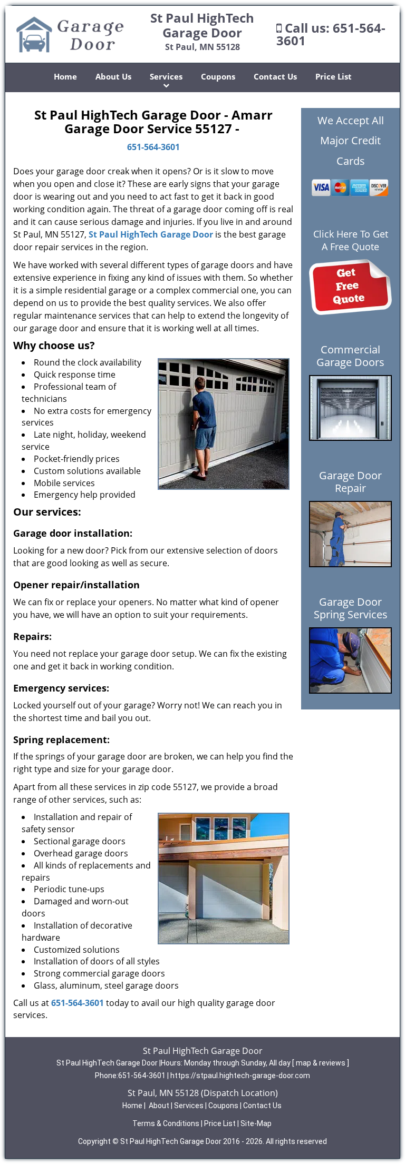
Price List (333, 76)
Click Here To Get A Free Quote (350, 240)
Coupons (218, 76)
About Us (113, 76)
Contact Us (275, 76)
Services (166, 76)
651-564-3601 (153, 147)
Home (65, 76)
